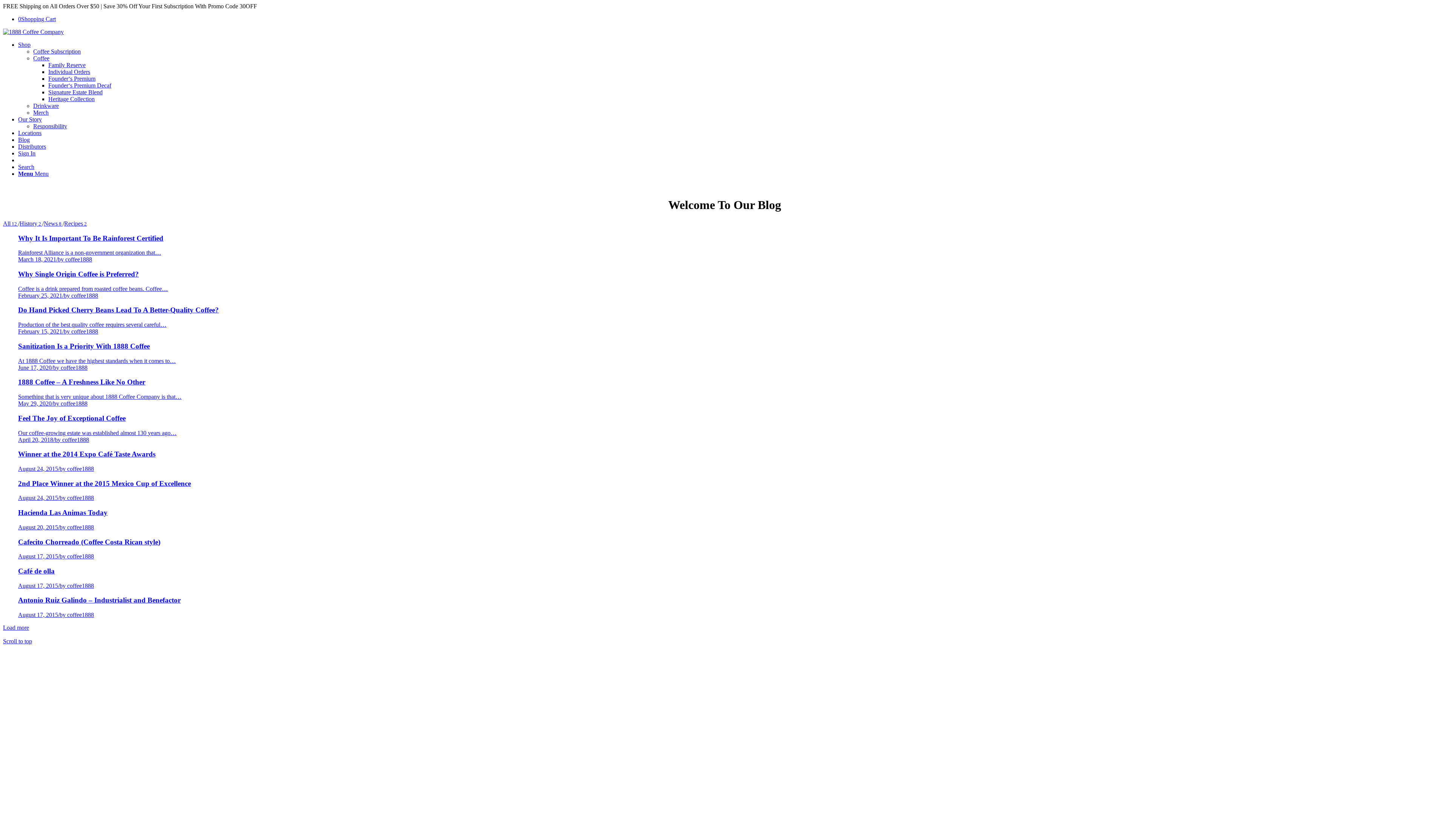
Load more (16, 627)
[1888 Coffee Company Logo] (33, 32)
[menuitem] (732, 79)
